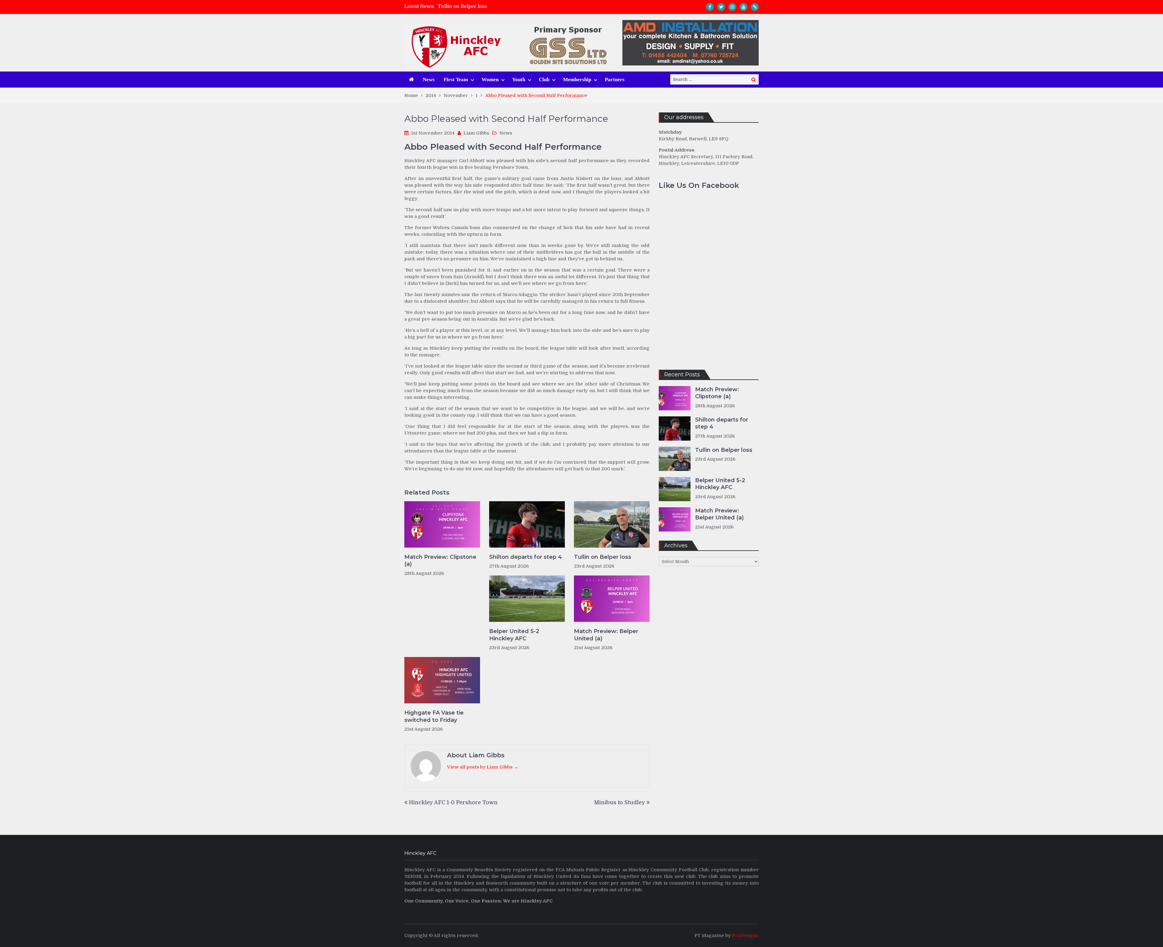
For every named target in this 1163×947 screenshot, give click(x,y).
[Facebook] (710, 7)
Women (490, 79)
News (429, 79)
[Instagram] (732, 7)
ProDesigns (745, 935)
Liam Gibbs (476, 133)
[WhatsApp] (755, 7)
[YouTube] (743, 7)
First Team (456, 79)
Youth (518, 79)
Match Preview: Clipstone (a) (440, 560)
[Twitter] (721, 7)
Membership (577, 79)
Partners (615, 79)
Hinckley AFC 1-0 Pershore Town (453, 802)
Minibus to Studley (619, 802)
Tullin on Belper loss (462, 6)
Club (544, 79)
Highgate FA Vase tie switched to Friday (434, 716)
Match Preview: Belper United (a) (606, 635)
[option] (527, 6)
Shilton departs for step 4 (525, 557)
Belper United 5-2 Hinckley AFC (514, 635)
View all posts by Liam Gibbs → (482, 767)
